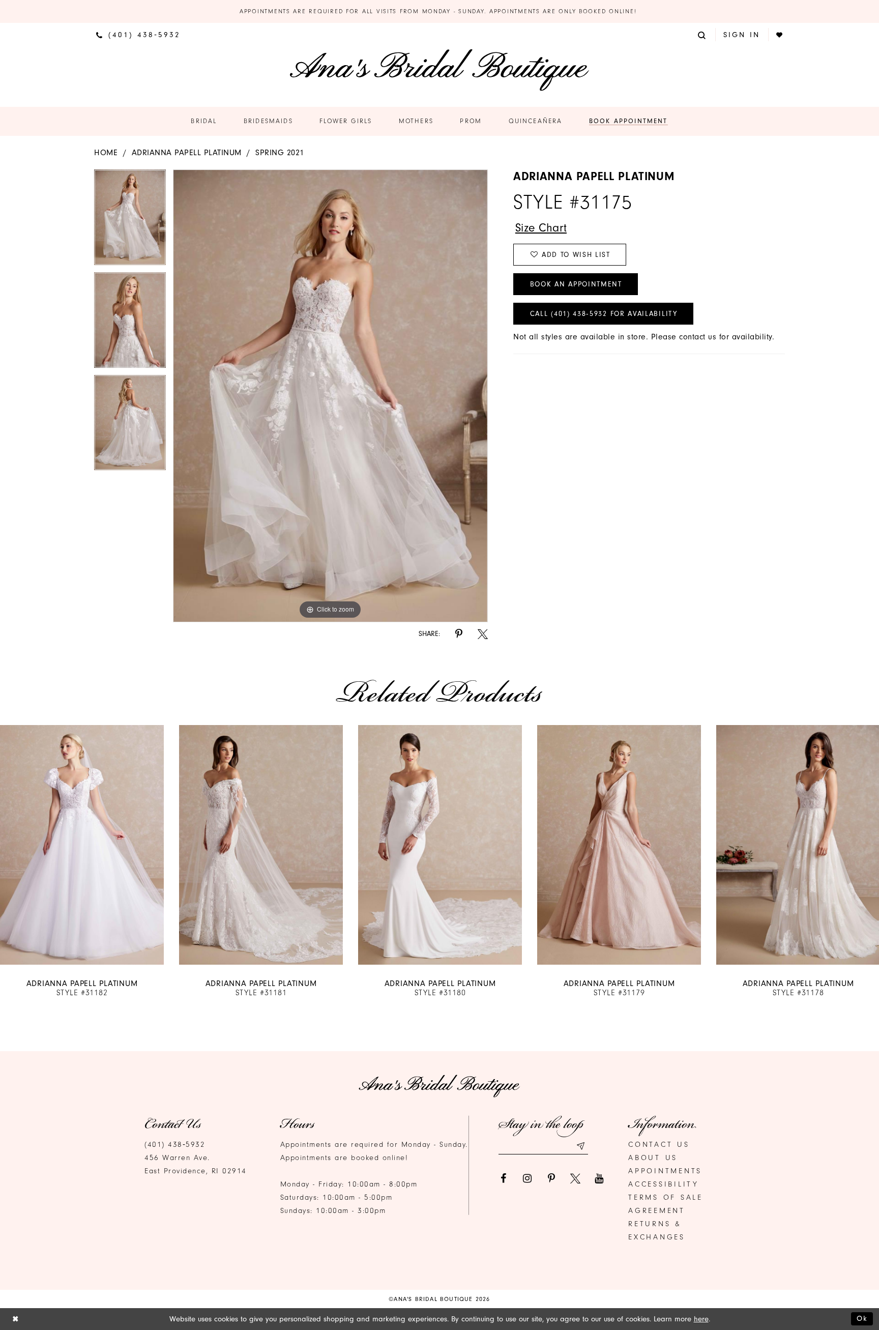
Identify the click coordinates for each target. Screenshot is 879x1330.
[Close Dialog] (15, 1319)
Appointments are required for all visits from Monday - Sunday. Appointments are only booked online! (439, 11)
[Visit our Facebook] (504, 1178)
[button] (702, 34)
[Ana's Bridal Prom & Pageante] (439, 70)
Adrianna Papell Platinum (187, 152)
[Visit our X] (575, 1178)
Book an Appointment (576, 284)
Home (106, 152)
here (701, 1319)
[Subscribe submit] (580, 1146)
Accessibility (663, 1184)
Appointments (665, 1171)
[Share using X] (483, 634)
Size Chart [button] (541, 228)
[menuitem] (138, 34)
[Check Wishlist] (780, 34)
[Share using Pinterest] (459, 634)
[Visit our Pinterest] (551, 1178)
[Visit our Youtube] (599, 1178)
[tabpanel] (130, 220)
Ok (862, 1318)
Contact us (659, 1144)
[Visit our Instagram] (527, 1178)
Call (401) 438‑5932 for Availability (604, 313)
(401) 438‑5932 (174, 1144)
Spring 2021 (279, 152)
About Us (653, 1157)
